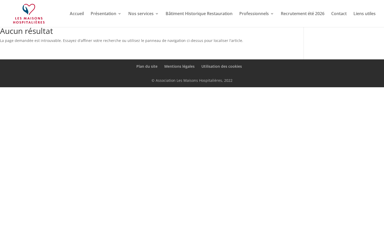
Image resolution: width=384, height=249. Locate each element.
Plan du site (147, 66)
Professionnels (254, 14)
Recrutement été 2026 (302, 14)
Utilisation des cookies (221, 66)
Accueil (77, 14)
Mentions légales (179, 66)
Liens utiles (364, 14)
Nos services (141, 14)
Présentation (103, 14)
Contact (339, 14)
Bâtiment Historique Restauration (199, 14)
